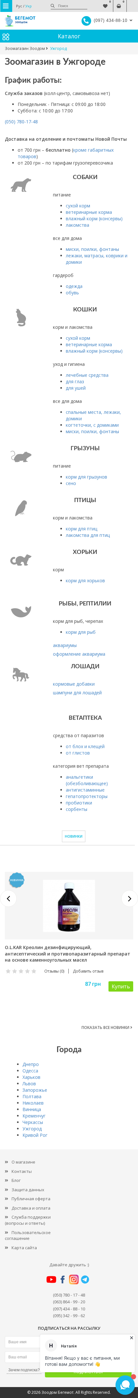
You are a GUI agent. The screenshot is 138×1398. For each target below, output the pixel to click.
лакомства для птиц (88, 535)
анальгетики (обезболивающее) (87, 780)
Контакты (22, 1171)
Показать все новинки (106, 1027)
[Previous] (8, 898)
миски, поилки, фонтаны (92, 249)
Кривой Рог (34, 1135)
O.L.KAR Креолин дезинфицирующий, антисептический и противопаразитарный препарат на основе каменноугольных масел (67, 953)
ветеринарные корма (89, 212)
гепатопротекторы (87, 796)
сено (71, 483)
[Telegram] (85, 1279)
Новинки (73, 836)
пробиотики (79, 803)
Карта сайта (24, 1248)
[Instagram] (74, 1279)
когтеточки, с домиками (92, 425)
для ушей (76, 388)
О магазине (23, 1162)
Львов (29, 1083)
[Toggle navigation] (6, 6)
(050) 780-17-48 (21, 122)
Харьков (31, 1077)
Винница (31, 1109)
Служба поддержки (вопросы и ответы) (28, 1220)
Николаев (33, 1103)
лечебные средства (87, 375)
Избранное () (105, 2)
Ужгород (32, 1129)
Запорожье (34, 1090)
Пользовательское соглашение (28, 1235)
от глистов (78, 753)
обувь (72, 293)
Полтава (31, 1096)
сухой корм (78, 206)
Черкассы (32, 1122)
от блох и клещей (85, 746)
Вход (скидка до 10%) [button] (132, 2)
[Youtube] (51, 1279)
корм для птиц (81, 529)
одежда (74, 286)
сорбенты (76, 809)
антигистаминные (85, 790)
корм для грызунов (86, 477)
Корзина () (119, 2)
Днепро (30, 1064)
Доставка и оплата (31, 1208)
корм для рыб (81, 632)
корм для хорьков (85, 580)
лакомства (77, 225)
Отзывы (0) (54, 971)
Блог (16, 1180)
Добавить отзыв (88, 971)
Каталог (69, 36)
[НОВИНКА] (69, 905)
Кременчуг (34, 1116)
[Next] (129, 898)
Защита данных (28, 1190)
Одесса (30, 1071)
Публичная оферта (31, 1199)
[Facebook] (62, 1279)
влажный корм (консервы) (94, 218)
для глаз (75, 381)
